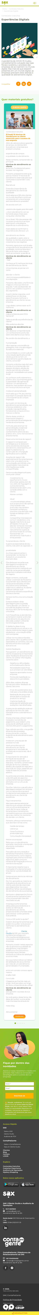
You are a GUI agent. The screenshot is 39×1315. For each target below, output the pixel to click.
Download (20, 1016)
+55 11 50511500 (10, 1209)
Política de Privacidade (12, 1300)
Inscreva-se (19, 1096)
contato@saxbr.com (13, 1211)
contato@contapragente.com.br (17, 1261)
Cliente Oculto (9, 1134)
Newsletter (20, 1313)
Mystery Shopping (10, 1172)
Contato (6, 1154)
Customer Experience (12, 1168)
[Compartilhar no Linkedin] (24, 84)
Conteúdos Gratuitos (11, 16)
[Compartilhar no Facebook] (18, 84)
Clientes (6, 1150)
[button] (1, 562)
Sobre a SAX (8, 1131)
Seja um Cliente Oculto (12, 1147)
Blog (5, 1152)
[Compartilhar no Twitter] (29, 84)
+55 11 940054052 (12, 1258)
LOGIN (5, 1156)
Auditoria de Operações (12, 1170)
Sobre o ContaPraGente (12, 1144)
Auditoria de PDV (10, 1136)
